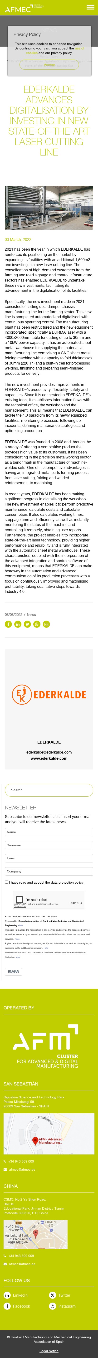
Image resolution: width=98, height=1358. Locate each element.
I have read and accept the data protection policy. (46, 882)
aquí (18, 957)
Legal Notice (49, 1351)
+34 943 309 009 (21, 1161)
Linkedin (20, 1295)
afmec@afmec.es (22, 1169)
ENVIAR (13, 971)
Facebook (21, 1306)
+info (20, 925)
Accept (49, 65)
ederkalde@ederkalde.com (49, 752)
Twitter (64, 1295)
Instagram (67, 1306)
